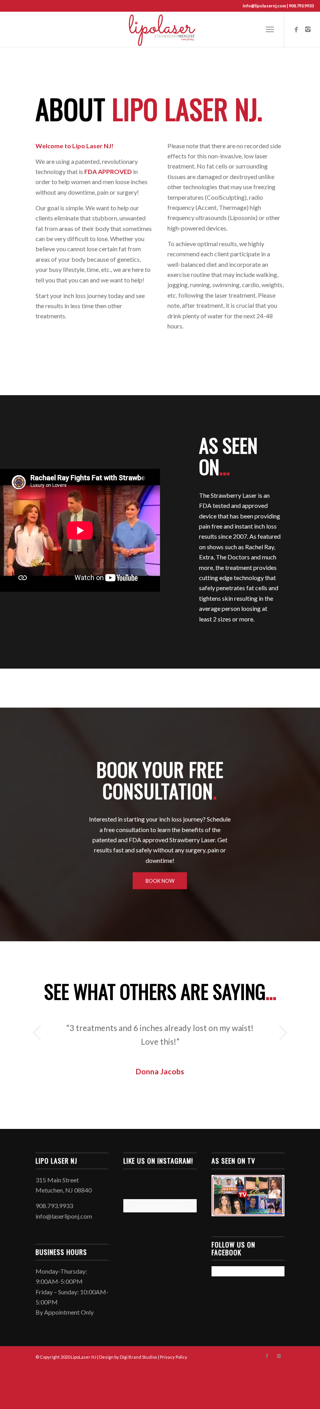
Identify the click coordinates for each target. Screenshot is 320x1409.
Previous (37, 1032)
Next (283, 1032)
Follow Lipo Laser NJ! (160, 1259)
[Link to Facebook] (296, 29)
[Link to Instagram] (308, 29)
